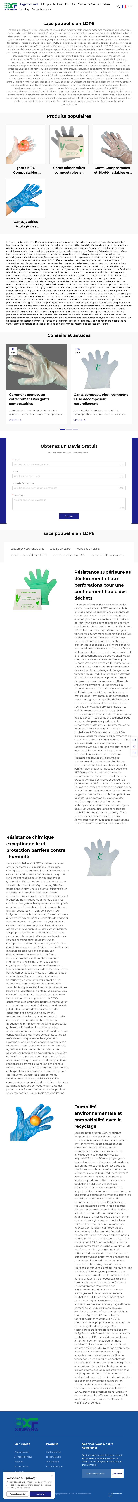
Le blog (24, 9)
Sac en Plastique (54, 1466)
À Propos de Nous (51, 4)
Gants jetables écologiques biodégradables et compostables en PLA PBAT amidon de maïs (26, 224)
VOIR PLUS (15, 420)
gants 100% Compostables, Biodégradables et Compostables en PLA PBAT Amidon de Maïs (26, 170)
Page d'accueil (29, 4)
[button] (62, 429)
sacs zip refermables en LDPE (29, 555)
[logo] (10, 6)
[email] (134, 753)
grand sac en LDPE (88, 548)
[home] (26, 1424)
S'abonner (117, 1473)
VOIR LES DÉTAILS (26, 144)
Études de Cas (86, 4)
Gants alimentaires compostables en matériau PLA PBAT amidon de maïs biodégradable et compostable (69, 170)
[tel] (134, 746)
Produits (70, 4)
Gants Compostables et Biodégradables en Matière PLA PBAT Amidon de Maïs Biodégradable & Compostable (112, 170)
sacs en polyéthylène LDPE (27, 548)
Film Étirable (52, 1461)
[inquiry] (134, 740)
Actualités (104, 4)
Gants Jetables (53, 1452)
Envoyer (69, 516)
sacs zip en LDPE (60, 548)
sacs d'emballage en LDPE (69, 555)
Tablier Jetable (53, 1457)
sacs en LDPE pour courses (107, 555)
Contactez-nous (41, 9)
